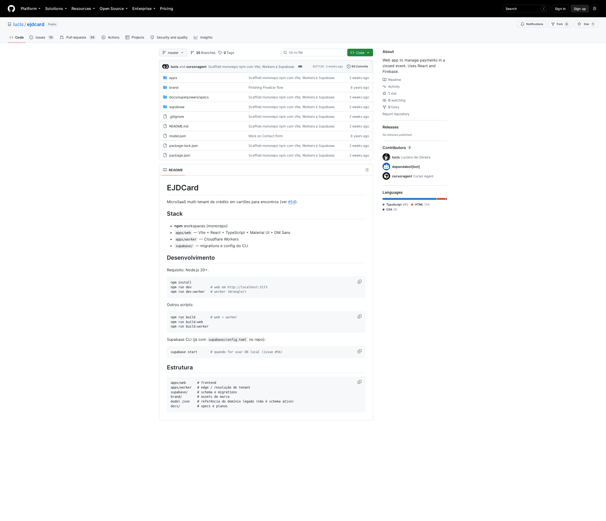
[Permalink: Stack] (163, 213)
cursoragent (196, 67)
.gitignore (176, 116)
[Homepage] (11, 8)
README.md (178, 126)
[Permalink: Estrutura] (163, 367)
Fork (562, 24)
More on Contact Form (266, 136)
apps (173, 78)
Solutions (54, 8)
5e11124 (318, 66)
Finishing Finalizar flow (266, 87)
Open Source (112, 8)
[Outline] (367, 170)
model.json (177, 136)
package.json (179, 155)
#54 (291, 201)
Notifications (534, 24)
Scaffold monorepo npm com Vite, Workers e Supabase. (251, 67)
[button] (360, 281)
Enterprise (142, 8)
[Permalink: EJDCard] (163, 187)
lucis (18, 24)
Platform (29, 8)
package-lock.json (183, 146)
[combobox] (315, 52)
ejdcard (36, 24)
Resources (81, 8)
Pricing (166, 8)
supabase (176, 107)
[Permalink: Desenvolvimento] (163, 257)
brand (173, 87)
